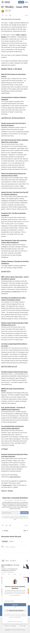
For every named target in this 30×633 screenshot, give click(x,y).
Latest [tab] (7, 560)
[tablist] (8, 541)
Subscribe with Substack (16, 610)
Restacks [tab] (11, 541)
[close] (25, 580)
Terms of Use (22, 516)
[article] (15, 569)
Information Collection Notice (16, 517)
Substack (7, 629)
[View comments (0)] (6, 15)
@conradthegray (15, 477)
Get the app (22, 626)
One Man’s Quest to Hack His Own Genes (14, 372)
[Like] (2, 15)
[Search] (27, 560)
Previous (6, 530)
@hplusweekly (7, 485)
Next (25, 530)
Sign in (26, 2)
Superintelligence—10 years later (10, 566)
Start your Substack (11, 626)
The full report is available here (10, 291)
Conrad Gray (8, 10)
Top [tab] (3, 560)
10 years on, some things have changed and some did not (9, 569)
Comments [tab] (5, 541)
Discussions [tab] (13, 560)
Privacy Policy (17, 617)
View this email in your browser (11, 19)
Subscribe (21, 2)
